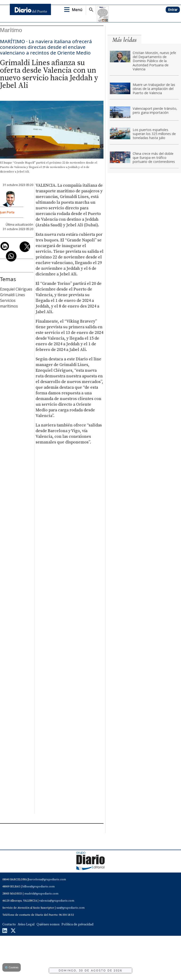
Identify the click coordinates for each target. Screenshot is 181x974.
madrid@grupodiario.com (41, 893)
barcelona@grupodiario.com (47, 879)
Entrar (172, 9)
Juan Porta (7, 212)
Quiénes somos (48, 924)
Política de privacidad (77, 924)
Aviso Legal (26, 924)
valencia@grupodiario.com (56, 900)
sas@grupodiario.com (70, 908)
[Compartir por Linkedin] (4, 246)
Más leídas (124, 40)
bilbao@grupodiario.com (38, 886)
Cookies (11, 967)
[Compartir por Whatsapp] (11, 256)
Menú (77, 9)
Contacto (9, 924)
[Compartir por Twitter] (25, 246)
